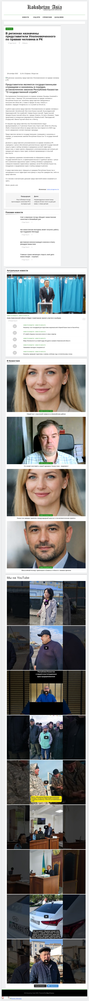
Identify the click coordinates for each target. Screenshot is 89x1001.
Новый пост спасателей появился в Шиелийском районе (46, 414)
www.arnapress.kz (53, 189)
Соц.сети (36, 17)
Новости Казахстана (46, 411)
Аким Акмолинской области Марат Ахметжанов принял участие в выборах (34, 318)
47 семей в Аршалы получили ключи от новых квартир (39, 334)
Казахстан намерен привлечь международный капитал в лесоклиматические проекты (46, 518)
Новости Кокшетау (12, 315)
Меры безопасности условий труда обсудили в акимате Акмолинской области (46, 341)
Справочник (47, 17)
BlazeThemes (50, 993)
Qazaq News (59, 17)
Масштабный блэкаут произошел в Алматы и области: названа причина (46, 570)
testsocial (9, 29)
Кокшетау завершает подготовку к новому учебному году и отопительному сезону (47, 354)
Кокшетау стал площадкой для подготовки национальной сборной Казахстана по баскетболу (51, 327)
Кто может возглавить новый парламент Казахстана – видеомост (46, 466)
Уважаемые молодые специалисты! (34, 347)
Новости (25, 17)
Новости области (24, 315)
